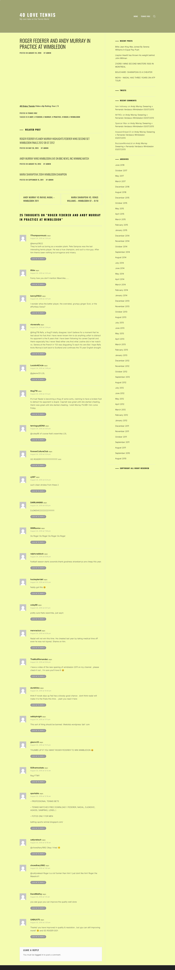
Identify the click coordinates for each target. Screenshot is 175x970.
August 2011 (120, 447)
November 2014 (122, 241)
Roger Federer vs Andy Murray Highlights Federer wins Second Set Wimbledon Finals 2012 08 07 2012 (55, 140)
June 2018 (119, 165)
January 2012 (121, 420)
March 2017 (120, 181)
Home (136, 16)
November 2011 (122, 431)
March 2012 (120, 409)
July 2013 (119, 322)
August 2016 (120, 192)
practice (57, 117)
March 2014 (120, 284)
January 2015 (121, 230)
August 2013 (120, 317)
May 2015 (119, 208)
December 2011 (122, 426)
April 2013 (119, 339)
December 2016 (122, 186)
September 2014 (122, 252)
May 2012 (119, 399)
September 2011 (122, 442)
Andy (32, 117)
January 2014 (121, 295)
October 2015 (121, 203)
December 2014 (122, 235)
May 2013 (119, 333)
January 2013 (121, 355)
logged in (39, 955)
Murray (48, 117)
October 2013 (121, 312)
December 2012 (122, 360)
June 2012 (119, 393)
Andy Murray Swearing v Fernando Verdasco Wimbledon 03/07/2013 (135, 135)
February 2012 (121, 415)
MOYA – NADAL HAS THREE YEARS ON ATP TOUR (135, 79)
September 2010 (122, 453)
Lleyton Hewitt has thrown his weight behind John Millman (135, 56)
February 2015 (121, 225)
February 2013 (121, 350)
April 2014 (119, 279)
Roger (66, 117)
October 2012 (121, 371)
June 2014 (119, 268)
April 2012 (119, 404)
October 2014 (121, 246)
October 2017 (121, 170)
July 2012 (119, 388)
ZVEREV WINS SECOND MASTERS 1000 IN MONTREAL (134, 65)
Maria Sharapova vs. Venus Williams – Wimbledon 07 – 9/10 (82, 199)
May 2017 (119, 176)
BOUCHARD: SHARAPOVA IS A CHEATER (133, 72)
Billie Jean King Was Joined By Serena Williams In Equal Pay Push (132, 48)
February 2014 (121, 290)
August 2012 (120, 382)
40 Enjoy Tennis (27, 106)
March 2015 (120, 219)
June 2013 (119, 328)
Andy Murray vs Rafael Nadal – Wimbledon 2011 (39, 199)
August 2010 (120, 458)
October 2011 (121, 437)
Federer (39, 117)
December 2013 (122, 301)
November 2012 (122, 366)
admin (48, 53)
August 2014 (120, 257)
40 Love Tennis (38, 14)
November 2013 (122, 306)
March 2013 (120, 344)
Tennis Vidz (145, 16)
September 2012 (122, 377)
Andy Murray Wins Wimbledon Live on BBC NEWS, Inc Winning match (54, 158)
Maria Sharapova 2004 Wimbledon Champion (43, 174)
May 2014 (119, 274)
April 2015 (119, 214)
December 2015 (122, 197)
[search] (154, 16)
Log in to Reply (38, 258)
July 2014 (119, 263)
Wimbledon (75, 117)
